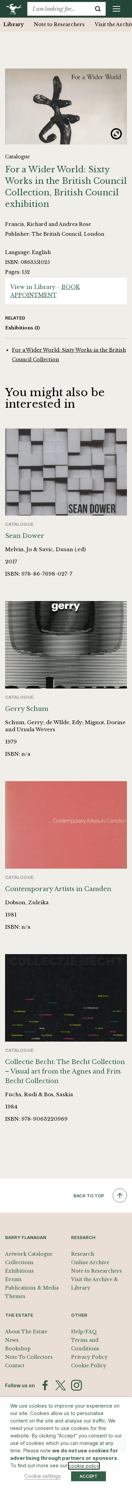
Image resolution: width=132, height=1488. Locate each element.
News (12, 1340)
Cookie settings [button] (42, 1476)
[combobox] (58, 9)
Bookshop (18, 1349)
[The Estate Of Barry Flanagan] (16, 9)
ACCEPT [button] (88, 1476)
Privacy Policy (89, 1357)
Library (13, 24)
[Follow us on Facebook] (45, 1385)
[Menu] (116, 9)
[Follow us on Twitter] (60, 1385)
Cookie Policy (88, 1366)
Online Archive (90, 1262)
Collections (19, 1262)
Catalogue (17, 157)
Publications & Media (32, 1288)
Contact (14, 1366)
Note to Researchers (59, 24)
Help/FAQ (84, 1332)
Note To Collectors (29, 1357)
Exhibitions (22, 328)
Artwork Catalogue (28, 1254)
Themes (15, 1296)
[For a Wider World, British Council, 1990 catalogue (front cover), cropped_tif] (66, 106)
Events (13, 1279)
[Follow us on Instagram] (76, 1385)
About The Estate (26, 1332)
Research (82, 1254)
